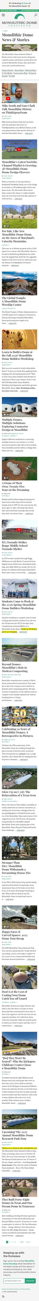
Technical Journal (9, 436)
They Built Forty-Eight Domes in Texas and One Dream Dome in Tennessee (18, 1203)
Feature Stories (7, 70)
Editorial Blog (30, 70)
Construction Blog (20, 73)
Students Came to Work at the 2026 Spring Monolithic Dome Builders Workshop (19, 604)
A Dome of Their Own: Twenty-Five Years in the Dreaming (15, 486)
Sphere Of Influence (10, 801)
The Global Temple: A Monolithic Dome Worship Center (14, 301)
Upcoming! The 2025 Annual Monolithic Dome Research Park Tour (17, 1135)
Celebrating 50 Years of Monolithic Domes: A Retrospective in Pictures (17, 732)
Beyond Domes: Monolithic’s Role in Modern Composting (15, 667)
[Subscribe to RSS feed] (4, 1297)
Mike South (8, 675)
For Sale (12, 76)
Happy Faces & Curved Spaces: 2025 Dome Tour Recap (14, 935)
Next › (22, 1242)
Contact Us (5, 1289)
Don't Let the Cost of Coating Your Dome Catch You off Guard (14, 995)
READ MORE (5, 10)
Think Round (7, 178)
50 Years (25, 3)
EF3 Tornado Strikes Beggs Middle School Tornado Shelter (15, 545)
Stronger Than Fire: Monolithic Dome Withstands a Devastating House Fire (16, 868)
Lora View (7, 116)
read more (29, 133)
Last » (28, 1242)
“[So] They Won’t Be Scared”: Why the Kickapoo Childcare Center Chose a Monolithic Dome (18, 1063)
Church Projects (9, 308)
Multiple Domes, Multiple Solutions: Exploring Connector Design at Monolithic (15, 425)
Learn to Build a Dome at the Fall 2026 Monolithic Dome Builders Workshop (18, 355)
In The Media (7, 73)
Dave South (8, 176)
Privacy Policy (25, 1289)
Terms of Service (15, 1289)
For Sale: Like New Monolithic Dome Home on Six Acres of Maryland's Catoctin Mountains (18, 236)
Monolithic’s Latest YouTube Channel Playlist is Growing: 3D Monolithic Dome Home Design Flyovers (19, 167)
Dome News (19, 70)
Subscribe (30, 1281)
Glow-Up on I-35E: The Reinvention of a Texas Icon (19, 793)
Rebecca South (17, 433)
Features (6, 496)
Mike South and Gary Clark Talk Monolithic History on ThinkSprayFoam (18, 109)
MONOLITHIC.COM (32, 10)
